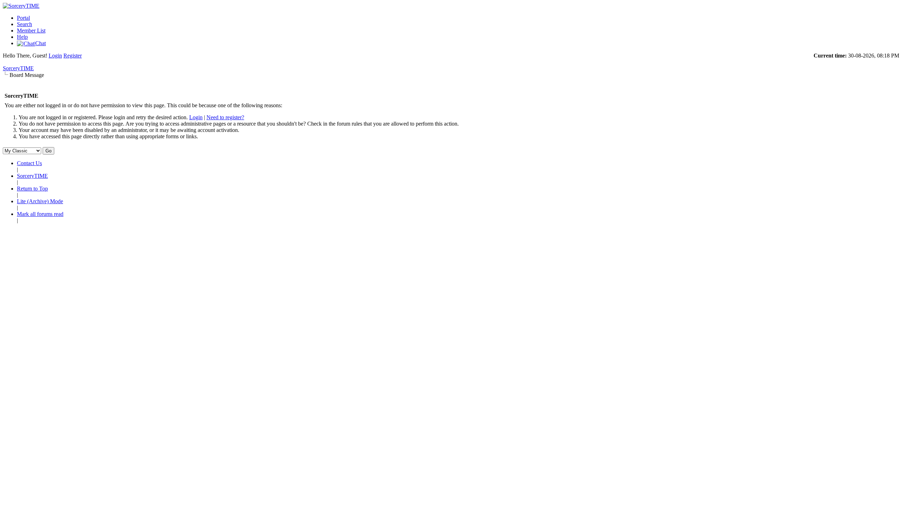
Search (24, 24)
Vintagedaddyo (197, 239)
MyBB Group (97, 232)
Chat (40, 43)
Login (55, 56)
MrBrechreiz (159, 239)
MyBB (40, 232)
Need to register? (225, 117)
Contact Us (29, 163)
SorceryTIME (18, 68)
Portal (23, 18)
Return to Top (32, 189)
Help (22, 37)
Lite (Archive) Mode (40, 201)
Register (72, 56)
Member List (31, 31)
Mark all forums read (40, 214)
